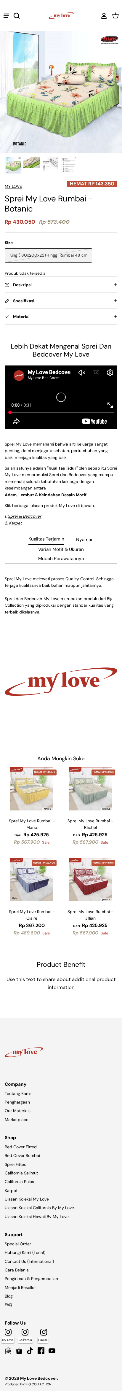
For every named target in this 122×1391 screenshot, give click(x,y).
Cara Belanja (17, 1270)
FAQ (8, 1304)
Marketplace (16, 1119)
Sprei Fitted (16, 1164)
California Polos (19, 1181)
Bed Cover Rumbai (22, 1155)
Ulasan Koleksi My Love (27, 1199)
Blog (9, 1296)
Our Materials (17, 1110)
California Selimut (21, 1173)
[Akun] (102, 15)
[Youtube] (52, 1350)
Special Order (18, 1244)
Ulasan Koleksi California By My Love (39, 1207)
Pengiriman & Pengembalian (31, 1278)
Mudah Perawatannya (61, 559)
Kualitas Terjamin (46, 539)
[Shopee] (19, 1350)
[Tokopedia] (8, 1350)
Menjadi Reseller (20, 1287)
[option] (61, 92)
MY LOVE (13, 186)
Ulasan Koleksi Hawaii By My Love (37, 1216)
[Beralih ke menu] (6, 15)
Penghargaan (17, 1102)
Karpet (11, 1190)
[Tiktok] (30, 1350)
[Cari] (19, 15)
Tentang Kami (17, 1093)
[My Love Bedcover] (61, 15)
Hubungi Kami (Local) (25, 1252)
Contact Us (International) (29, 1261)
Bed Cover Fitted (21, 1147)
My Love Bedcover (38, 1378)
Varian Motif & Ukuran (61, 549)
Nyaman (85, 540)
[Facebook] (41, 1350)
